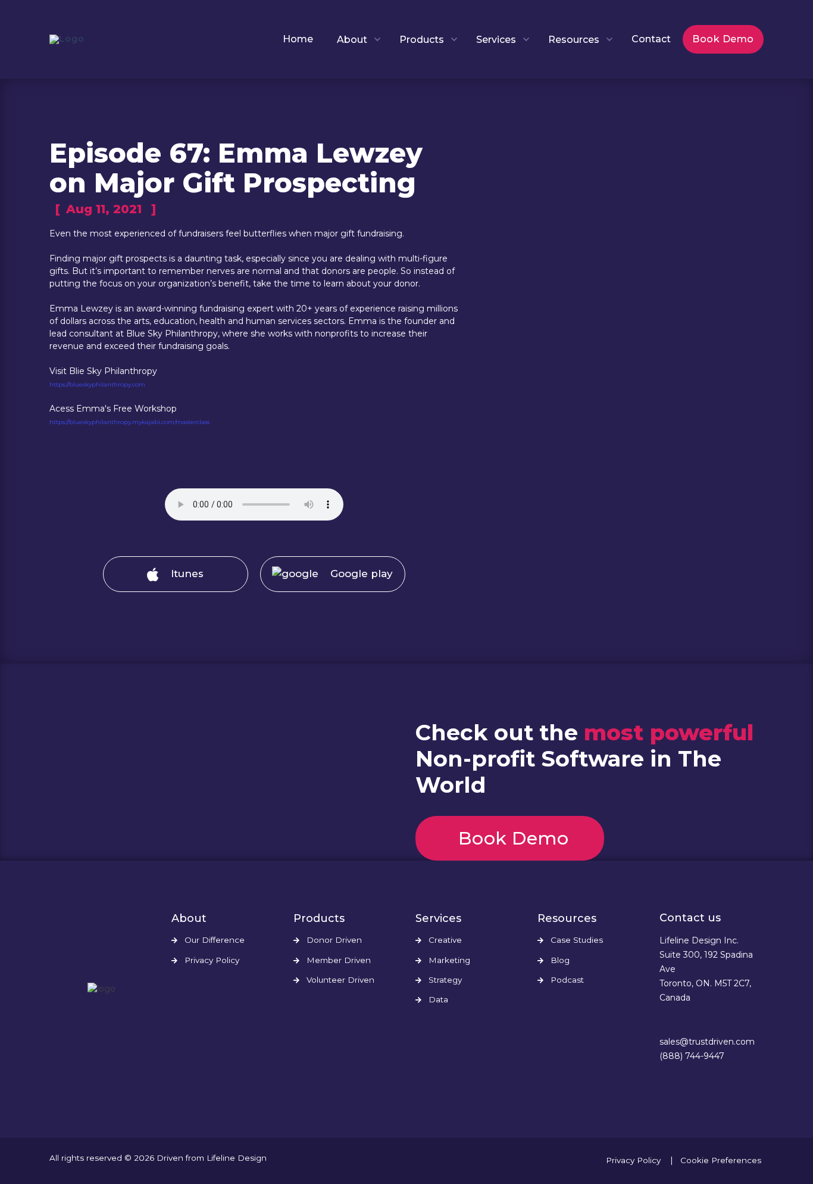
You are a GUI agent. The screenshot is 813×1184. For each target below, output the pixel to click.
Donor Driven (334, 940)
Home (298, 39)
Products (421, 39)
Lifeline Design (237, 1158)
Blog (560, 960)
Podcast (567, 980)
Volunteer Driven (340, 980)
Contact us (690, 917)
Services (496, 39)
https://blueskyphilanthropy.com (97, 384)
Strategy (445, 980)
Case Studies (577, 940)
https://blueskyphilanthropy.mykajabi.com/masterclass (129, 422)
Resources (573, 39)
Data (438, 1000)
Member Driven (339, 960)
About (352, 39)
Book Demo (723, 39)
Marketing (449, 960)
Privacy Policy (212, 960)
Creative (445, 940)
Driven (170, 1158)
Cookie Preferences (720, 1160)
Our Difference (215, 940)
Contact (651, 39)
